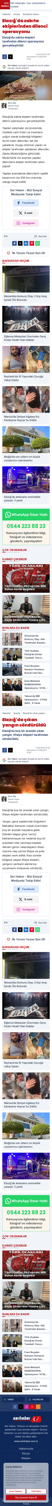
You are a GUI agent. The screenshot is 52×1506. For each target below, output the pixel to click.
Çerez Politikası (15, 1491)
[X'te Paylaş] (10, 56)
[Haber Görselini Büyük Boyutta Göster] (26, 85)
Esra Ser (13, 106)
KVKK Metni (36, 1491)
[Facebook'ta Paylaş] (4, 56)
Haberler (6, 14)
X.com (28, 212)
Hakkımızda (26, 1448)
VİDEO (11, 1399)
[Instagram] (26, 1406)
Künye (26, 1453)
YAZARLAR (37, 1399)
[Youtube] (32, 1406)
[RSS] (38, 1406)
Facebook (28, 202)
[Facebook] (15, 1406)
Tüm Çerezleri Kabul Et (26, 1497)
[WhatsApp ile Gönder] (37, 243)
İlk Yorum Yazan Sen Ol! (28, 253)
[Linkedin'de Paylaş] (26, 243)
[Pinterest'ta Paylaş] (31, 243)
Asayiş (16, 14)
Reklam (26, 1458)
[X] (20, 1406)
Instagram (28, 223)
